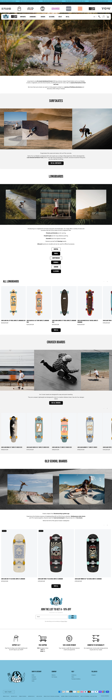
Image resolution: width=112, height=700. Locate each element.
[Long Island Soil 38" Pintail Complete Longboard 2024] (13, 302)
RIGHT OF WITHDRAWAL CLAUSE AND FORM (89, 696)
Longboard (34, 679)
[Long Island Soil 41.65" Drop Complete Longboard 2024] (39, 302)
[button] (33, 16)
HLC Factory (54, 677)
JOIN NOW (72, 617)
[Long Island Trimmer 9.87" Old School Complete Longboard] (93, 553)
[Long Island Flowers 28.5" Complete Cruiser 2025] (39, 429)
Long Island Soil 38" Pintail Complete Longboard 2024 (13, 320)
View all (56, 330)
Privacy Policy (64, 621)
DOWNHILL (56, 262)
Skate (33, 675)
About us (53, 675)
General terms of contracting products (70, 696)
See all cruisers (56, 403)
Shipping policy (31, 696)
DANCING (56, 267)
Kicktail (56, 249)
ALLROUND (56, 271)
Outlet (33, 680)
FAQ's (73, 677)
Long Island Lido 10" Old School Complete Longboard (13, 579)
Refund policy (14, 696)
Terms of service (22, 696)
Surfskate (34, 677)
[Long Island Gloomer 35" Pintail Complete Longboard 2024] (64, 302)
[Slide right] (107, 281)
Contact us (74, 675)
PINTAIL (56, 254)
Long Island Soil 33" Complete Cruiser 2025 (62, 447)
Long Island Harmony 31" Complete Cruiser (87, 447)
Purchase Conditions (76, 679)
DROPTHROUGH (56, 258)
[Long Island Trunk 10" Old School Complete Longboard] (56, 553)
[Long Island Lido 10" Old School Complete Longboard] (19, 553)
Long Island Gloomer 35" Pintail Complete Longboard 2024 (64, 321)
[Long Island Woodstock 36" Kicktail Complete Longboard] (89, 302)
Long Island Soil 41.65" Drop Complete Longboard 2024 (38, 321)
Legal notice (39, 696)
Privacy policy (6, 696)
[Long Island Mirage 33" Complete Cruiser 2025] (13, 429)
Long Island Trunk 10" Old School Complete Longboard (50, 579)
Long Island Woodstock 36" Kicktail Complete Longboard (87, 321)
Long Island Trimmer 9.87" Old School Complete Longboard (88, 579)
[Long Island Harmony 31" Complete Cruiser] (89, 429)
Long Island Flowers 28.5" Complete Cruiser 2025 (38, 447)
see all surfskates (56, 163)
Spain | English (8, 691)
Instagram (94, 675)
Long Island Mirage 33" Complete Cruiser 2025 (11, 447)
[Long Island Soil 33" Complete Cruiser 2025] (64, 429)
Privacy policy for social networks (51, 696)
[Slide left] (104, 281)
